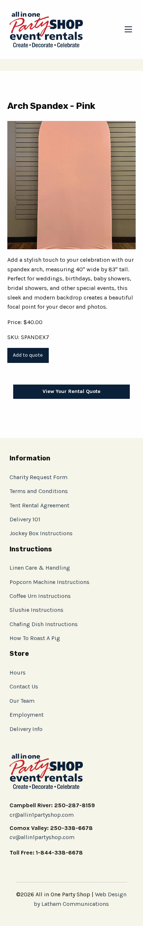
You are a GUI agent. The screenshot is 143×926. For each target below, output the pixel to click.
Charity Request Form (38, 477)
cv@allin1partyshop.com (42, 837)
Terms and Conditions (39, 491)
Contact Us (24, 686)
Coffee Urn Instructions (40, 595)
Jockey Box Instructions (41, 533)
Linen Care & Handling (40, 567)
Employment (27, 714)
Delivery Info (26, 728)
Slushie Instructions (36, 609)
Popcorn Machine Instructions (49, 581)
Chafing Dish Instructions (44, 624)
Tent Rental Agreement (39, 505)
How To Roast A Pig (35, 638)
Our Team (22, 700)
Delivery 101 (25, 519)
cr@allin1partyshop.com (42, 814)
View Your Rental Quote (71, 391)
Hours (18, 672)
